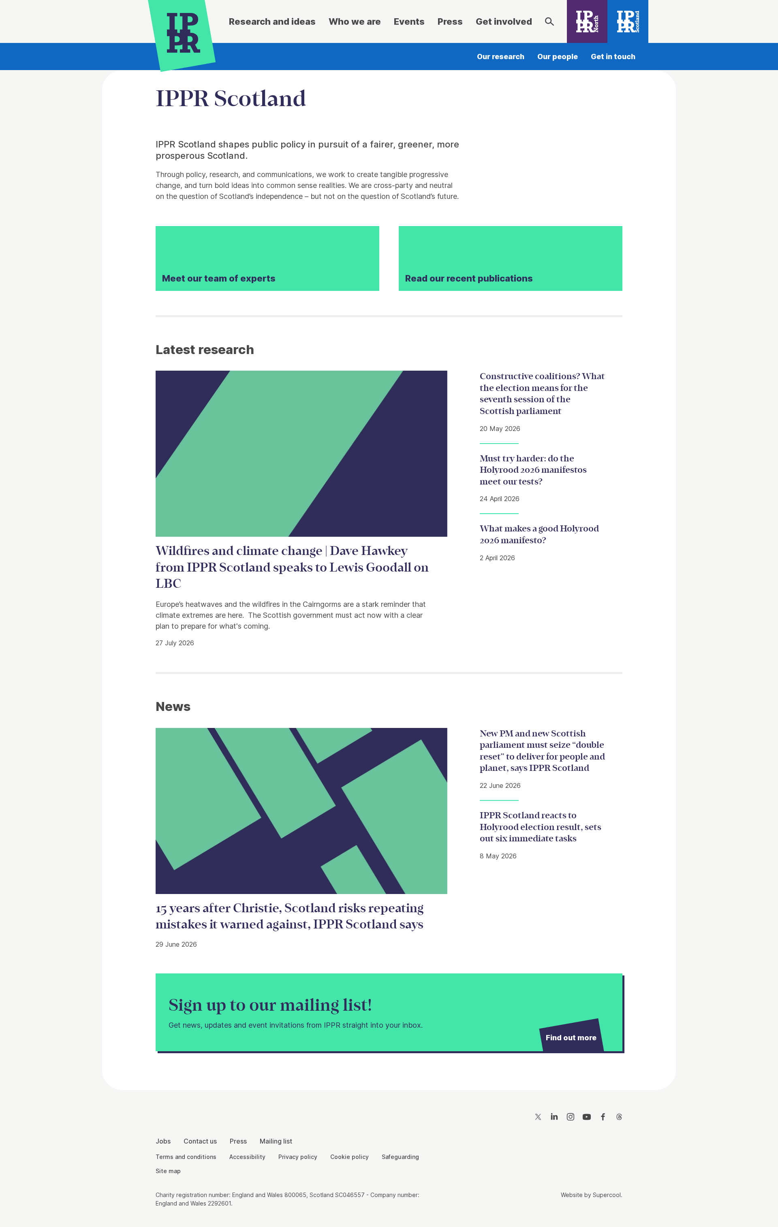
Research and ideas (272, 21)
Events (409, 21)
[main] (389, 573)
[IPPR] (183, 31)
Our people (557, 56)
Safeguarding (400, 1156)
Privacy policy (297, 1156)
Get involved (504, 21)
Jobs (163, 1141)
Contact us (200, 1141)
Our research (500, 56)
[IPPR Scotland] (627, 21)
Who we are (355, 21)
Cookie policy (349, 1156)
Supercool (607, 1194)
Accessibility (247, 1156)
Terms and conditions (186, 1156)
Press (450, 21)
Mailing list (276, 1141)
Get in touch (613, 56)
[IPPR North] (587, 21)
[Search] (549, 21)
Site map (168, 1170)
